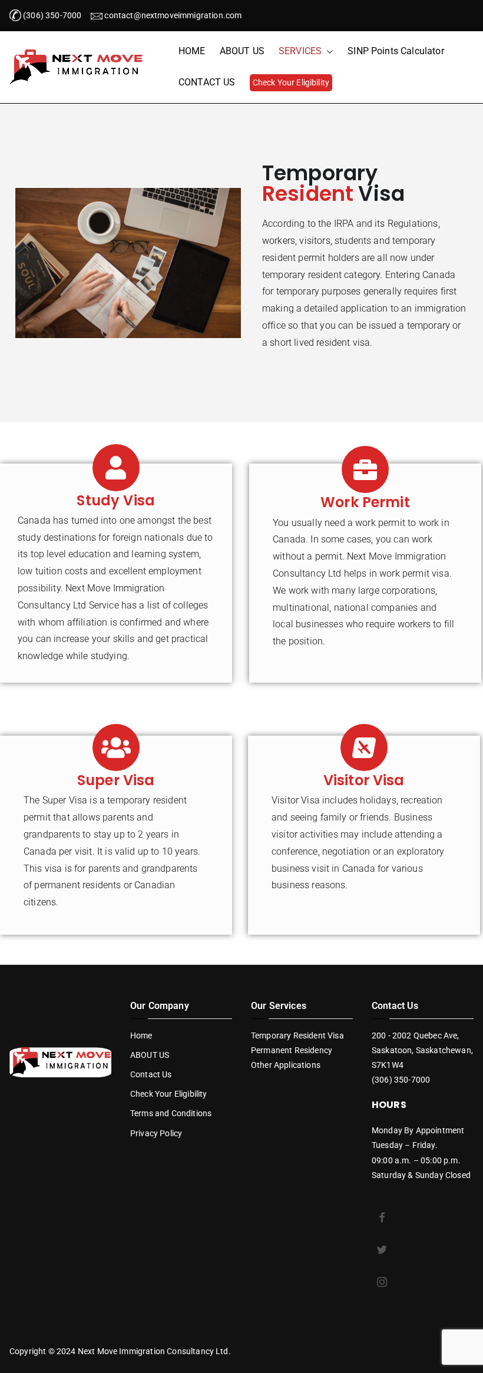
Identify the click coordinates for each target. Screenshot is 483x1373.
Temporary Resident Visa (297, 1035)
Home (141, 1035)
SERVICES (300, 51)
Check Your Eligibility (291, 82)
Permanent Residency (291, 1050)
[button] (327, 51)
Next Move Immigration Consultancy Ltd (153, 1351)
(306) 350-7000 (51, 15)
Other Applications (285, 1065)
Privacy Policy (156, 1133)
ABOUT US (242, 51)
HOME (192, 51)
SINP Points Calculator (396, 51)
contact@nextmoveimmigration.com (173, 15)
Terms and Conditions (170, 1113)
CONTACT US (207, 82)
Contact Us (151, 1074)
